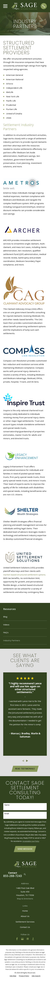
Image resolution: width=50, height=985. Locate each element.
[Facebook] (17, 938)
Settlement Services (25, 921)
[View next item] (27, 761)
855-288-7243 (12, 876)
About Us (25, 916)
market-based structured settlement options (24, 574)
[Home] (24, 6)
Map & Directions (25, 898)
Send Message (25, 849)
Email (6, 814)
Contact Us (25, 927)
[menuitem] (25, 617)
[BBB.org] (33, 938)
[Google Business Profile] (22, 938)
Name (6, 805)
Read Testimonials (25, 768)
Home (25, 910)
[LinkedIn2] (27, 938)
